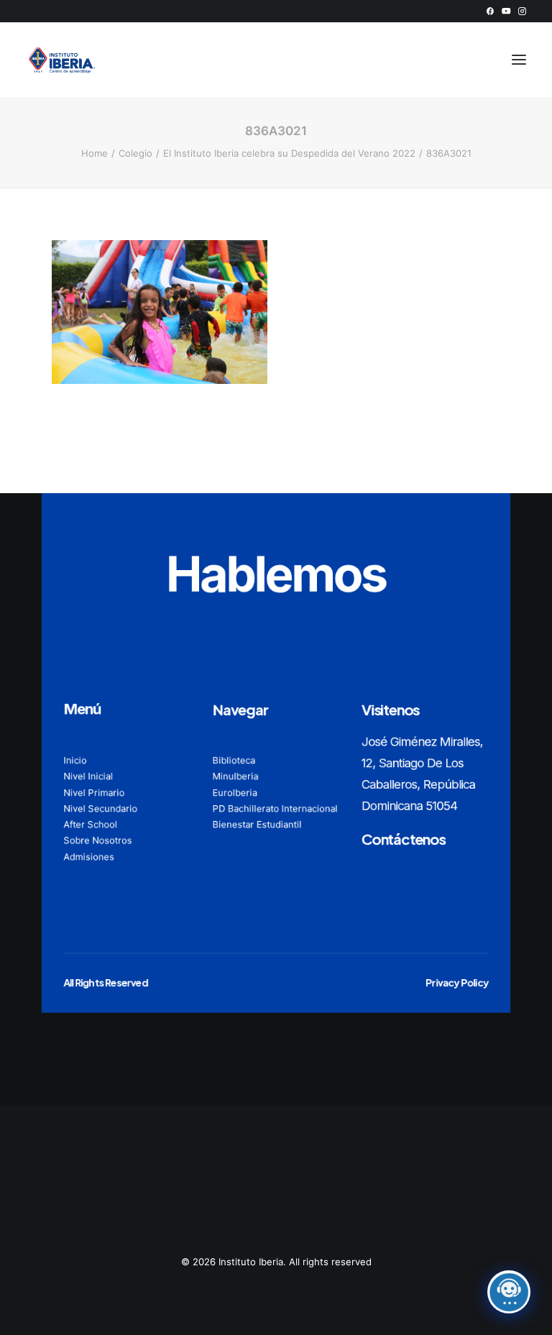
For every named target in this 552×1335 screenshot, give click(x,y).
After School (90, 824)
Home (94, 153)
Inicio (74, 760)
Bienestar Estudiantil (257, 824)
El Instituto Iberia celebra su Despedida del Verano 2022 (289, 153)
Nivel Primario (93, 792)
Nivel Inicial (88, 776)
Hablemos (276, 573)
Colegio (135, 153)
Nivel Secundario (100, 808)
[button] (490, 11)
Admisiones (88, 856)
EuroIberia (235, 792)
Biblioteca (234, 760)
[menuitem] (490, 11)
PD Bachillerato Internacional (275, 808)
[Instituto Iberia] (62, 60)
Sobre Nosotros (97, 840)
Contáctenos (404, 839)
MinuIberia (236, 776)
